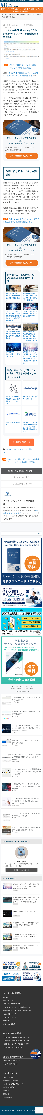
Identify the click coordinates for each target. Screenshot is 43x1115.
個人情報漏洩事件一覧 (21, 442)
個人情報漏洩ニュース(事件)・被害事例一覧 (17, 1010)
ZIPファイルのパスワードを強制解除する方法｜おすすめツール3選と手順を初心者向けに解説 (26, 771)
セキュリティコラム (9, 1014)
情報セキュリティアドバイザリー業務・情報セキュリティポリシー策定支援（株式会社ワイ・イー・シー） (30, 427)
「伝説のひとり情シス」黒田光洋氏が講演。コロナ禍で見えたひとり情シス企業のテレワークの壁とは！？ (30, 336)
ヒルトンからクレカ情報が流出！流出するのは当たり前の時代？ (30, 314)
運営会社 (6, 1094)
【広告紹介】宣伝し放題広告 (12, 1047)
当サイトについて (9, 1077)
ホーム (5, 997)
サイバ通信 (6, 1020)
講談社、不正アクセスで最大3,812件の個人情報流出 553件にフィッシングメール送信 (26, 757)
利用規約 (6, 1090)
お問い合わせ (7, 1097)
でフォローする (23, 477)
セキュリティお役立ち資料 (12, 1004)
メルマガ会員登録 (9, 1024)
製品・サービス (8, 1000)
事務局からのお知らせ (10, 1080)
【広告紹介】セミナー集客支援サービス (16, 1044)
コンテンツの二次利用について (13, 1084)
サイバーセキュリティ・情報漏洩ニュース (17, 1007)
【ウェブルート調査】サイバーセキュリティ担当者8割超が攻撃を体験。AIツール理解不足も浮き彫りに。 (13, 316)
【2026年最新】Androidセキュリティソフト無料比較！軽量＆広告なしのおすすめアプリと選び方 (26, 801)
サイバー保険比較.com (10, 1064)
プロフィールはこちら (21, 870)
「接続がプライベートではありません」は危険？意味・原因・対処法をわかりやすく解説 (26, 786)
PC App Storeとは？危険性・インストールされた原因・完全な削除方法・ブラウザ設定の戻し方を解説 (26, 728)
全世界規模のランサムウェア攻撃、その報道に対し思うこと (13, 354)
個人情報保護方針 (9, 1087)
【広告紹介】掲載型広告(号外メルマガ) (16, 1037)
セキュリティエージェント (12, 1060)
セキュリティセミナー (10, 1017)
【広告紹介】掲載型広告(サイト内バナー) (16, 1040)
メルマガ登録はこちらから (22, 156)
